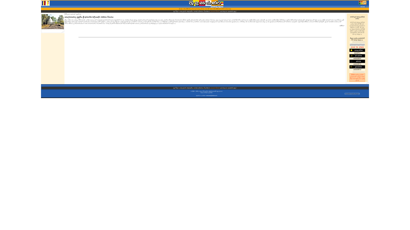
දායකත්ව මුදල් (232, 11)
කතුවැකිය (190, 11)
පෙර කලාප (223, 11)
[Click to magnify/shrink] (53, 21)
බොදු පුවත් (182, 11)
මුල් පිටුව (176, 11)
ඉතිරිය (342, 25)
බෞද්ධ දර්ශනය (198, 11)
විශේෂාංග (207, 11)
